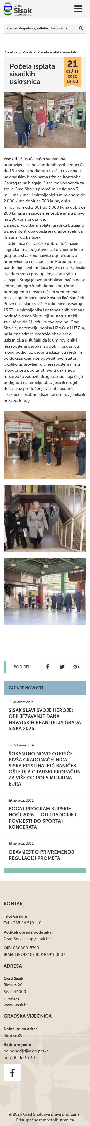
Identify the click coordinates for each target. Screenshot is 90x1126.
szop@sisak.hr (37, 939)
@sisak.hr (19, 916)
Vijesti (27, 52)
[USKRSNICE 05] (45, 591)
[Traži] (81, 29)
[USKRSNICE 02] (45, 518)
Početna (10, 52)
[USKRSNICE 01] (45, 445)
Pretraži (38, 28)
